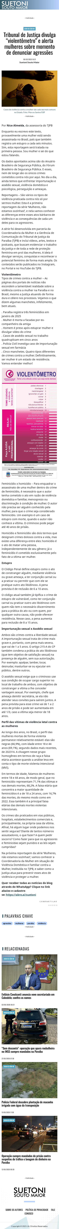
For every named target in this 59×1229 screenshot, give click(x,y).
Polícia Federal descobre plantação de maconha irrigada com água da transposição (27, 1103)
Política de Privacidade (37, 1209)
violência (42, 923)
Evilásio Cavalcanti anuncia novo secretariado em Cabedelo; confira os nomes (28, 996)
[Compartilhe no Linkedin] (53, 905)
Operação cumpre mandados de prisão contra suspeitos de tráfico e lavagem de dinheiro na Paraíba (26, 1159)
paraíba (30, 923)
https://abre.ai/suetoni (21, 895)
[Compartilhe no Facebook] (49, 905)
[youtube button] (33, 1201)
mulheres (19, 923)
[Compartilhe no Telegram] (56, 905)
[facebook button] (25, 1201)
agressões (7, 923)
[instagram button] (28, 1201)
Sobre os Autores (14, 1209)
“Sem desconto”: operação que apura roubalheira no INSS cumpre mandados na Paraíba (28, 1050)
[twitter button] (31, 1201)
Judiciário (29, 28)
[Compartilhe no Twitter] (51, 905)
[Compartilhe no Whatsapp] (54, 905)
